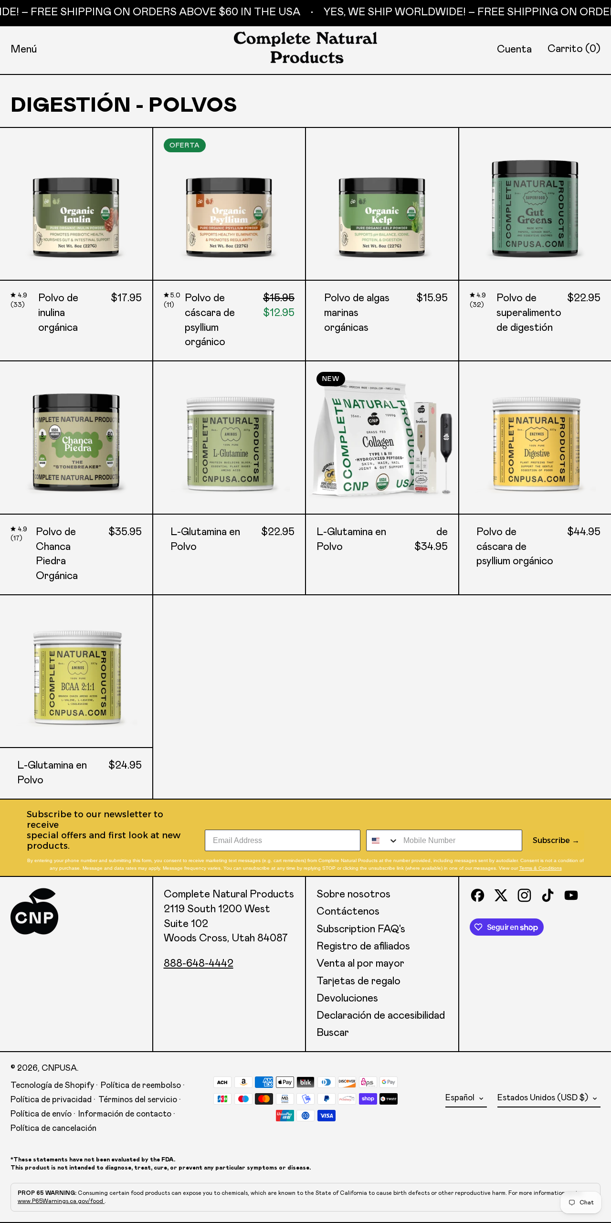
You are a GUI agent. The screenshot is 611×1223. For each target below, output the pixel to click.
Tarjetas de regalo (358, 981)
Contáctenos (347, 912)
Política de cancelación (53, 1128)
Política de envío (41, 1114)
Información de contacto (124, 1114)
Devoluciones (347, 998)
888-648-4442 (198, 964)
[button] (574, 49)
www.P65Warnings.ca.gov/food (61, 1201)
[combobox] (383, 840)
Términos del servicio (137, 1100)
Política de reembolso (141, 1085)
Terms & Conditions (540, 868)
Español (460, 1098)
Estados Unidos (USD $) (543, 1098)
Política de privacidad (51, 1100)
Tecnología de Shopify (52, 1085)
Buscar (332, 1033)
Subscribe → (556, 840)
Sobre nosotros (353, 894)
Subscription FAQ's (360, 929)
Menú (24, 49)
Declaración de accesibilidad (380, 1016)
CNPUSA (59, 1068)
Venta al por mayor (360, 964)
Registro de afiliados (363, 946)
